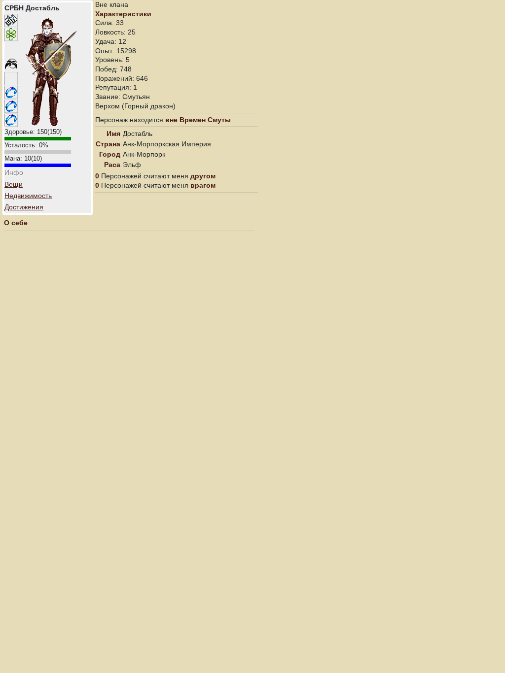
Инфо (13, 172)
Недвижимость (28, 196)
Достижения (23, 207)
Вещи (13, 184)
